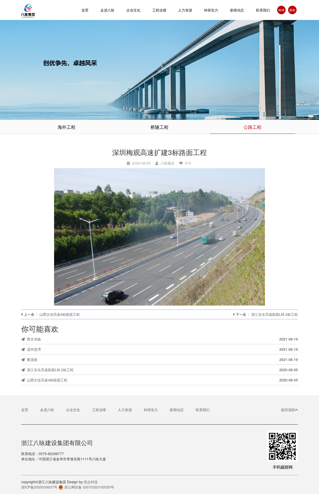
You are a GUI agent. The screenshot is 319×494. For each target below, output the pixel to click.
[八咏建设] (34, 10)
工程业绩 (99, 409)
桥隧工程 (159, 127)
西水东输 (33, 338)
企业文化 (73, 409)
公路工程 (252, 127)
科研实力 (151, 409)
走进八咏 (47, 409)
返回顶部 (288, 409)
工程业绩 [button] (159, 9)
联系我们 (263, 9)
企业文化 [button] (133, 9)
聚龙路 (31, 359)
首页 (84, 9)
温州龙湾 (33, 349)
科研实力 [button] (211, 9)
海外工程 (67, 127)
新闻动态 (237, 9)
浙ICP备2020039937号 (39, 487)
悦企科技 (91, 481)
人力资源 (185, 9)
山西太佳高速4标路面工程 (59, 314)
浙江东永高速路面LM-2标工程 (274, 314)
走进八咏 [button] (107, 9)
